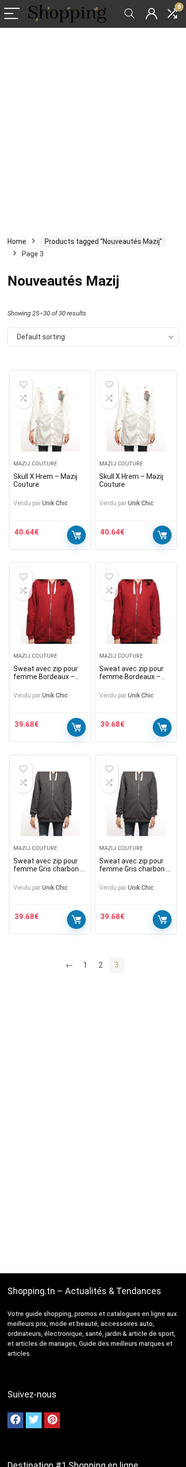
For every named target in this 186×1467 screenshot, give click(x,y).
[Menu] (12, 14)
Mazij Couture (35, 464)
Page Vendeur (76, 535)
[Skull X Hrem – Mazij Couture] (50, 419)
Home (16, 241)
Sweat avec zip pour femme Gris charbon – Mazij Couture (49, 869)
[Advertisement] (93, 126)
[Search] (129, 14)
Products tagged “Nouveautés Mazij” (103, 241)
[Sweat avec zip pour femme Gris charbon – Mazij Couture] (50, 804)
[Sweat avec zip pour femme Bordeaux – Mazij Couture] (50, 611)
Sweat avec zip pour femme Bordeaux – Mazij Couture (45, 677)
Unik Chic (54, 503)
